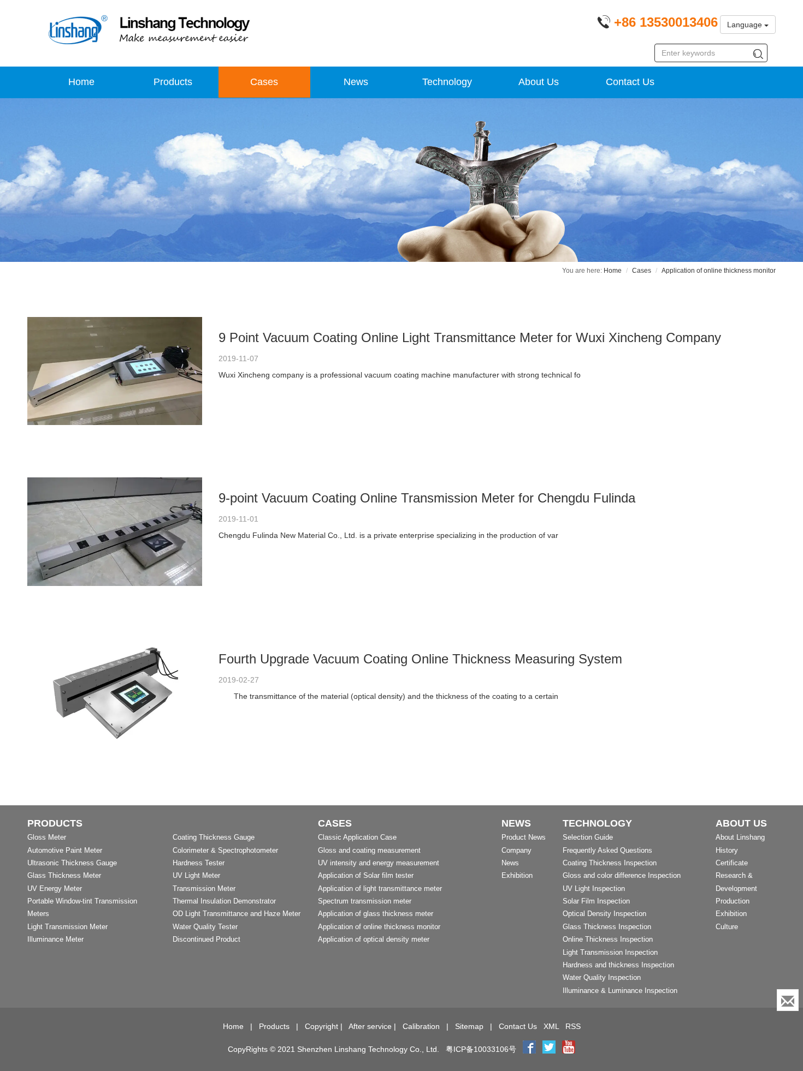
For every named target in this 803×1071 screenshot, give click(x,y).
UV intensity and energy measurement (378, 863)
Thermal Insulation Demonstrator (224, 901)
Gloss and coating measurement (369, 850)
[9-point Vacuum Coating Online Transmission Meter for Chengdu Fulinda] (114, 531)
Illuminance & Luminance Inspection (620, 990)
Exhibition (517, 875)
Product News (523, 837)
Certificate (732, 863)
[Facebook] (529, 1049)
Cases (264, 81)
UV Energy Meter (54, 888)
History (727, 850)
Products (172, 81)
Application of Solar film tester (366, 875)
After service (370, 1026)
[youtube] (568, 1049)
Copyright (321, 1026)
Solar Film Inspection (596, 901)
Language (745, 24)
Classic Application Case (357, 837)
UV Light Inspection (594, 888)
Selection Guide (588, 837)
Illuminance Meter (55, 939)
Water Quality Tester (205, 927)
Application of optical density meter (373, 939)
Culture (727, 927)
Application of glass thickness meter (375, 914)
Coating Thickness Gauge (214, 837)
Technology (447, 81)
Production (732, 901)
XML (551, 1026)
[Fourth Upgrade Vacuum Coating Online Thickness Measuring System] (114, 692)
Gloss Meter (46, 837)
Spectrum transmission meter (364, 901)
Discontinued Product (206, 939)
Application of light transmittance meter (380, 888)
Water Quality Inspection (602, 977)
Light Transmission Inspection (610, 952)
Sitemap (469, 1026)
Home (81, 81)
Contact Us (630, 81)
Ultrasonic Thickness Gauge (72, 863)
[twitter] (550, 1049)
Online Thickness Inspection (608, 939)
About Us (538, 81)
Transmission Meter (204, 888)
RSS (573, 1026)
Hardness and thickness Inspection (618, 965)
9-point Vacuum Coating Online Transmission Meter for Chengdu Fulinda (427, 497)
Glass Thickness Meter (64, 875)
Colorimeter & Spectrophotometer (225, 850)
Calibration (421, 1026)
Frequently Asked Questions (607, 850)
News (356, 81)
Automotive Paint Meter (64, 850)
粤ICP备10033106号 (481, 1049)
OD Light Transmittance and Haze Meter (236, 914)
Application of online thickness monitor (379, 927)
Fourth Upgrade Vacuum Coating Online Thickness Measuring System (420, 658)
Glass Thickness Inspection (607, 927)
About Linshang (740, 837)
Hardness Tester (199, 863)
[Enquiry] (788, 1000)
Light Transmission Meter (67, 927)
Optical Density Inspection (604, 914)
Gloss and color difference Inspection (622, 875)
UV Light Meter (196, 875)
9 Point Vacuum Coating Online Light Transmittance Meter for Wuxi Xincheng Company (470, 337)
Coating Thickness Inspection (610, 863)
